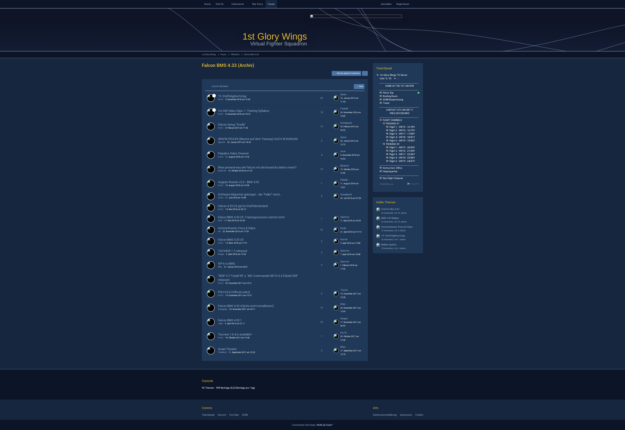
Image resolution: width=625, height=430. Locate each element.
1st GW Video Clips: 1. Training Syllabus (243, 110)
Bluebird (344, 165)
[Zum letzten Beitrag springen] (336, 98)
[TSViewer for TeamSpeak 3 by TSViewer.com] (385, 184)
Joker (220, 323)
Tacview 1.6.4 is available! (235, 334)
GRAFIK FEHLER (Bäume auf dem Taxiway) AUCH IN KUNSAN (258, 139)
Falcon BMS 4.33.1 (230, 320)
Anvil (342, 151)
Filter (361, 86)
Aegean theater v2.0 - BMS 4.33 (238, 182)
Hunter (344, 239)
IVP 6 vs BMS (226, 263)
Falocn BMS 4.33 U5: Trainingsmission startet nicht (251, 217)
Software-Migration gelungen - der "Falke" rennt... (250, 194)
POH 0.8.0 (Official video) (234, 292)
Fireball (344, 108)
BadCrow (222, 171)
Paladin (344, 179)
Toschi (344, 290)
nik (219, 231)
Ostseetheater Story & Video (236, 228)
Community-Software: (312, 424)
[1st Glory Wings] (356, 29)
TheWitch (222, 352)
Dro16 (220, 99)
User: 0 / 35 (385, 78)
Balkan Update (389, 244)
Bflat (220, 267)
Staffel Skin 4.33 (390, 209)
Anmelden (386, 4)
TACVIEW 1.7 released (232, 251)
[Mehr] (365, 73)
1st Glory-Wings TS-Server (393, 75)
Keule (343, 228)
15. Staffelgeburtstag (232, 96)
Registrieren (402, 4)
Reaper (221, 254)
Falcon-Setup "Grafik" (232, 124)
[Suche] (417, 4)
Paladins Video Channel (233, 153)
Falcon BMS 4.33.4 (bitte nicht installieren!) (246, 306)
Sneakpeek (346, 122)
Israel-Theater (227, 349)
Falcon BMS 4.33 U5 (230, 239)
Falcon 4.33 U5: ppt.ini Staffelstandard (243, 206)
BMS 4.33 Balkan (390, 218)
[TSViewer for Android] (414, 183)
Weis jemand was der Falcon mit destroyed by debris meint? (257, 167)
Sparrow (221, 142)
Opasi (343, 94)
